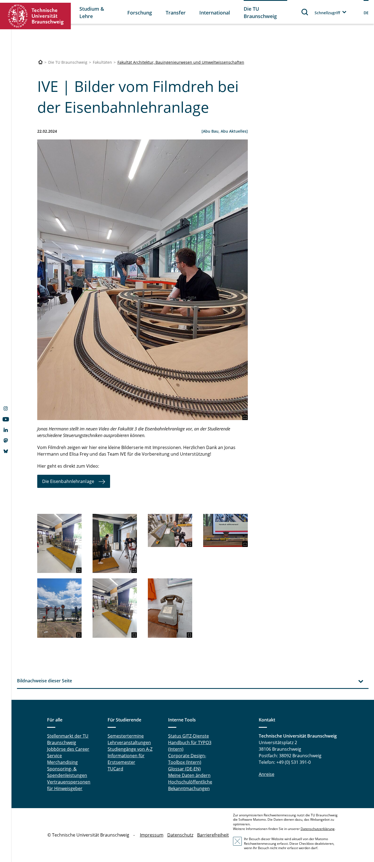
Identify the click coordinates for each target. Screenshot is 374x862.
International (214, 12)
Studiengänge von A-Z (130, 749)
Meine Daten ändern (189, 775)
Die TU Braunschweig (260, 12)
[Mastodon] (5, 441)
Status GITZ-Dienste (188, 736)
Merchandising (62, 762)
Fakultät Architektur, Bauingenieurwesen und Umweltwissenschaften (180, 62)
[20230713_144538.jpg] (59, 607)
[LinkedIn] (5, 430)
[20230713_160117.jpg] (142, 279)
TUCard (115, 769)
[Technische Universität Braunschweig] (35, 16)
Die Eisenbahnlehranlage (68, 481)
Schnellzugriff (327, 12)
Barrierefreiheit (213, 835)
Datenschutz (180, 835)
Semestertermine (126, 736)
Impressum (151, 835)
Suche (305, 12)
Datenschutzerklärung (318, 828)
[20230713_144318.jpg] (170, 607)
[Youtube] (5, 420)
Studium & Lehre (91, 12)
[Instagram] (5, 409)
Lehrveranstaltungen (129, 742)
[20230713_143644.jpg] (59, 543)
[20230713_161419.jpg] (170, 530)
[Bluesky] (5, 452)
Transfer (176, 12)
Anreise (266, 774)
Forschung (139, 12)
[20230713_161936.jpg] (115, 543)
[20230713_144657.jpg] (225, 530)
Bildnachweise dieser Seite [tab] (44, 681)
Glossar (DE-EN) (184, 769)
